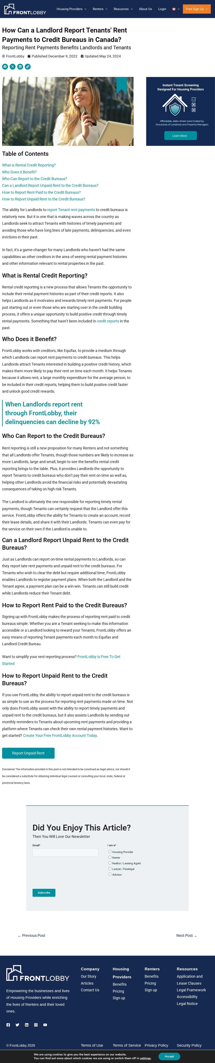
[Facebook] (8, 1025)
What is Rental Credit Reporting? (29, 165)
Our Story (88, 976)
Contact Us (90, 990)
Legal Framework (191, 990)
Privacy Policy (156, 1045)
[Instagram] (36, 1025)
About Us (145, 9)
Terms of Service (127, 1045)
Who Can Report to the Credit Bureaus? (34, 179)
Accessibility (187, 996)
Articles (87, 983)
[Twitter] (17, 1025)
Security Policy (189, 1045)
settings (145, 1058)
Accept (169, 1056)
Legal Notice (187, 1003)
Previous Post (31, 935)
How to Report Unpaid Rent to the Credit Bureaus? (43, 199)
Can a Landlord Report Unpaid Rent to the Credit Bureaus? (50, 185)
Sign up (119, 998)
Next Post (186, 935)
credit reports (108, 321)
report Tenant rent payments (71, 210)
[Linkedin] (27, 1025)
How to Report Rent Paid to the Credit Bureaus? (41, 192)
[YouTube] (45, 1025)
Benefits (120, 984)
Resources (121, 9)
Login (162, 9)
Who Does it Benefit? (19, 172)
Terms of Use (92, 1045)
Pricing (118, 991)
